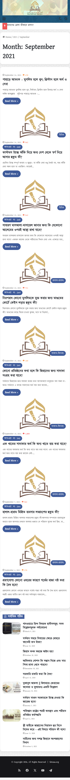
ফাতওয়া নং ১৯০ (12, 506)
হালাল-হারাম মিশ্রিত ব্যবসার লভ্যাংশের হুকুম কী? (31, 512)
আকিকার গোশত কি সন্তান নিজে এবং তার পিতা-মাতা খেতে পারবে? (44, 663)
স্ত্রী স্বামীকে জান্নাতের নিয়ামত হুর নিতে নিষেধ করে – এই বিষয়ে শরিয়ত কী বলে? (44, 728)
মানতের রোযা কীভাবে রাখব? (23, 25)
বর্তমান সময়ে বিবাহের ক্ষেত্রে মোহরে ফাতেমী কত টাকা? (41, 640)
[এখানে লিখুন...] (66, 18)
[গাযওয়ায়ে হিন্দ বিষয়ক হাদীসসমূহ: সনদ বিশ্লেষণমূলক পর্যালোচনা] (12, 628)
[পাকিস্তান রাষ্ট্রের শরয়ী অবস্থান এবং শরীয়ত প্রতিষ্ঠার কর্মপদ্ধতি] (12, 715)
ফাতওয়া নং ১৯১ (12, 438)
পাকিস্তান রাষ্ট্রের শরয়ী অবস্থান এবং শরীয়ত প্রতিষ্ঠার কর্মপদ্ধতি (44, 713)
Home (8, 37)
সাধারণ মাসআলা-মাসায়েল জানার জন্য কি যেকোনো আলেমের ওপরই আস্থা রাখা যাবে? (32, 227)
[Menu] (4, 18)
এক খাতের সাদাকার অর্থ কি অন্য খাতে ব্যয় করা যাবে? (35, 444)
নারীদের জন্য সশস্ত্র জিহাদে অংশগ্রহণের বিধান (43, 741)
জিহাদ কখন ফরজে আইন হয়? (38, 652)
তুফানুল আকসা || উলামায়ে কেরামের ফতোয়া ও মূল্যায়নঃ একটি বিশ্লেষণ (41, 685)
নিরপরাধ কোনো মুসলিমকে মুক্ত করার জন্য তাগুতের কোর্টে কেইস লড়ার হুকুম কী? (33, 300)
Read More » (11, 101)
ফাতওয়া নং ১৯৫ (12, 147)
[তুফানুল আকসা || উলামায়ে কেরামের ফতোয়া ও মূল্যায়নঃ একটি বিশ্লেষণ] (12, 688)
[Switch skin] (60, 18)
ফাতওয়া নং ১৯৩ (12, 292)
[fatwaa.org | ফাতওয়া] (35, 7)
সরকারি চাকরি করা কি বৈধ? (37, 674)
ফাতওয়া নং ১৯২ (12, 365)
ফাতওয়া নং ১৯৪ (12, 220)
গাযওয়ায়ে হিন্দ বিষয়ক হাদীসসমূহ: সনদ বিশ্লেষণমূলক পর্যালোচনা (43, 626)
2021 (15, 37)
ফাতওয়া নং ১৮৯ (12, 574)
